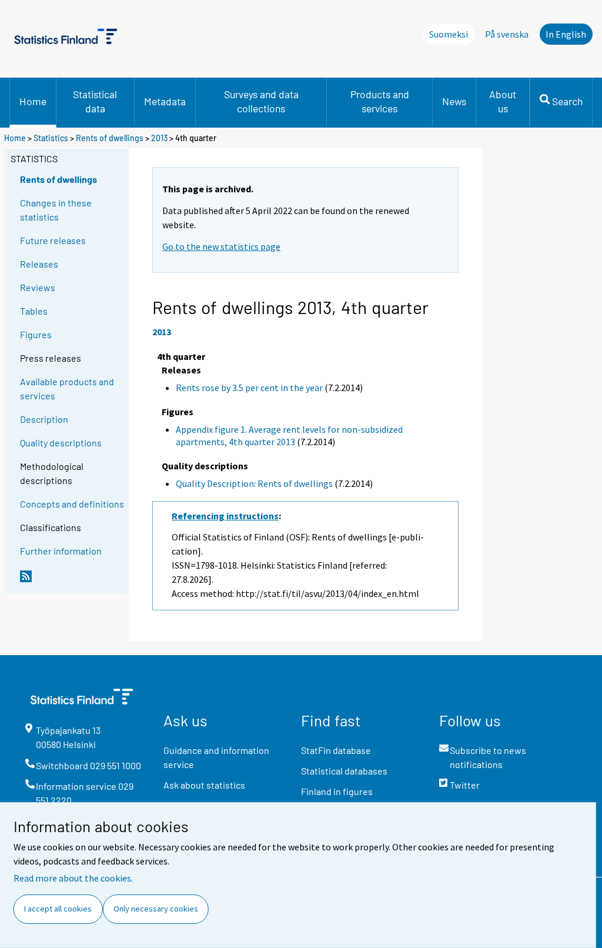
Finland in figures (337, 791)
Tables (34, 310)
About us (502, 101)
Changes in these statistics (56, 209)
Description (44, 419)
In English (566, 34)
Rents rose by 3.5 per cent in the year (249, 387)
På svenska (507, 34)
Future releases (53, 240)
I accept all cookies (58, 908)
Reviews (37, 287)
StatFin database (336, 750)
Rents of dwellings (109, 138)
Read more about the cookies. (73, 878)
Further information (61, 550)
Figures (36, 334)
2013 (159, 138)
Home (32, 101)
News (454, 101)
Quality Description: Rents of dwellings (254, 483)
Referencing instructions (225, 516)
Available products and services (67, 388)
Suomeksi (448, 34)
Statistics (51, 138)
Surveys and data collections (261, 101)
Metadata (165, 101)
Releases (39, 263)
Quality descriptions (61, 442)
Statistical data (95, 101)
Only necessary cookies (155, 908)
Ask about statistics (204, 784)
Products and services (379, 101)
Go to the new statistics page (221, 246)
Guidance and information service (216, 757)
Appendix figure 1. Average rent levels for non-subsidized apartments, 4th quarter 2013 (289, 435)
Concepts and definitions (72, 503)
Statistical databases (344, 770)
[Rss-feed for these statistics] (71, 581)
